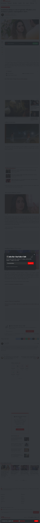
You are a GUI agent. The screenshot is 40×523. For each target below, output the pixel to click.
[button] (36, 521)
